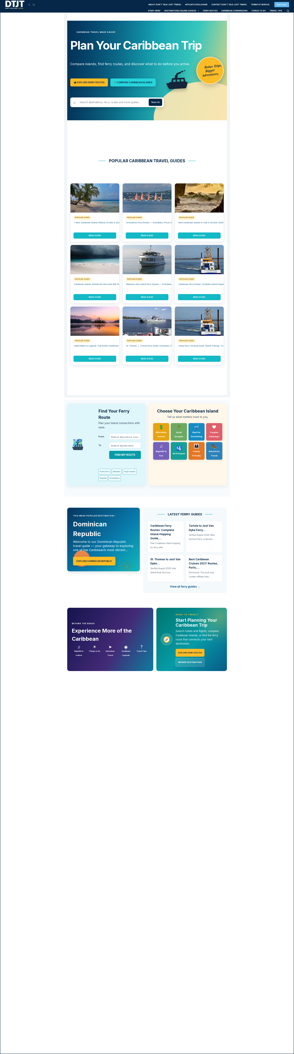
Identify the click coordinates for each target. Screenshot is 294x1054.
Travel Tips (276, 11)
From (101, 436)
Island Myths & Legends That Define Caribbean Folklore (100, 346)
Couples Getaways (214, 431)
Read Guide (95, 235)
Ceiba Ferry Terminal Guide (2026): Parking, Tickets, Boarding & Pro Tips (213, 346)
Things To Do (258, 11)
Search (155, 102)
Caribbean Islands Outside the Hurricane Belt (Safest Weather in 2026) (107, 284)
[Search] (288, 11)
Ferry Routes (210, 11)
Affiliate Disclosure (196, 4)
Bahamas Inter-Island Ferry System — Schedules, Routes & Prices (157, 284)
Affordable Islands (161, 431)
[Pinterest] (29, 5)
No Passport (179, 450)
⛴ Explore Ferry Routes (89, 82)
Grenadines (115, 478)
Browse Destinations (190, 662)
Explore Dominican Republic (94, 561)
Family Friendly (196, 450)
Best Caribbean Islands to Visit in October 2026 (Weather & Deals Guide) (213, 222)
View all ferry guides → (185, 586)
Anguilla (103, 478)
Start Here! (282, 4)
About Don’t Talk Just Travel (164, 4)
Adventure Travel (214, 450)
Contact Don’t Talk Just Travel (229, 4)
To (99, 445)
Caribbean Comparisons (234, 11)
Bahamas (117, 471)
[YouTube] (34, 5)
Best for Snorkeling (196, 431)
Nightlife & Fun (161, 450)
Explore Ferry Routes (190, 653)
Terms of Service (260, 4)
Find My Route (125, 454)
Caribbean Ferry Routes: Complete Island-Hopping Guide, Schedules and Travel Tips (218, 284)
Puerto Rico (105, 471)
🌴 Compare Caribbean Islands (133, 82)
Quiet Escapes (179, 431)
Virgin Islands (129, 471)
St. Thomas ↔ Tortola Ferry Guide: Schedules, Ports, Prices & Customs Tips (162, 346)
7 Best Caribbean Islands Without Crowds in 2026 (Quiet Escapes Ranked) (109, 222)
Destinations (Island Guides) (180, 11)
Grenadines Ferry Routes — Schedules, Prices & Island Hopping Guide (159, 222)
